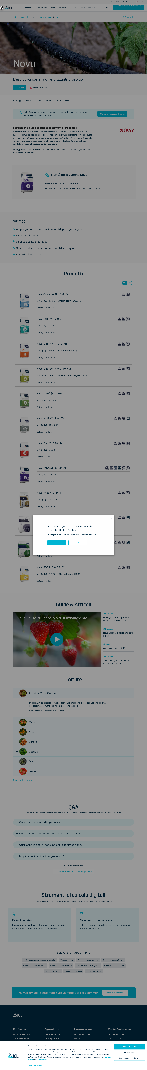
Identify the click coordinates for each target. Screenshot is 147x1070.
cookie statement (43, 1060)
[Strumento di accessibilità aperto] (1, 8)
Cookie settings (128, 1052)
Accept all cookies (130, 1047)
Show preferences (35, 1066)
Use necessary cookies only (129, 1058)
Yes (56, 543)
